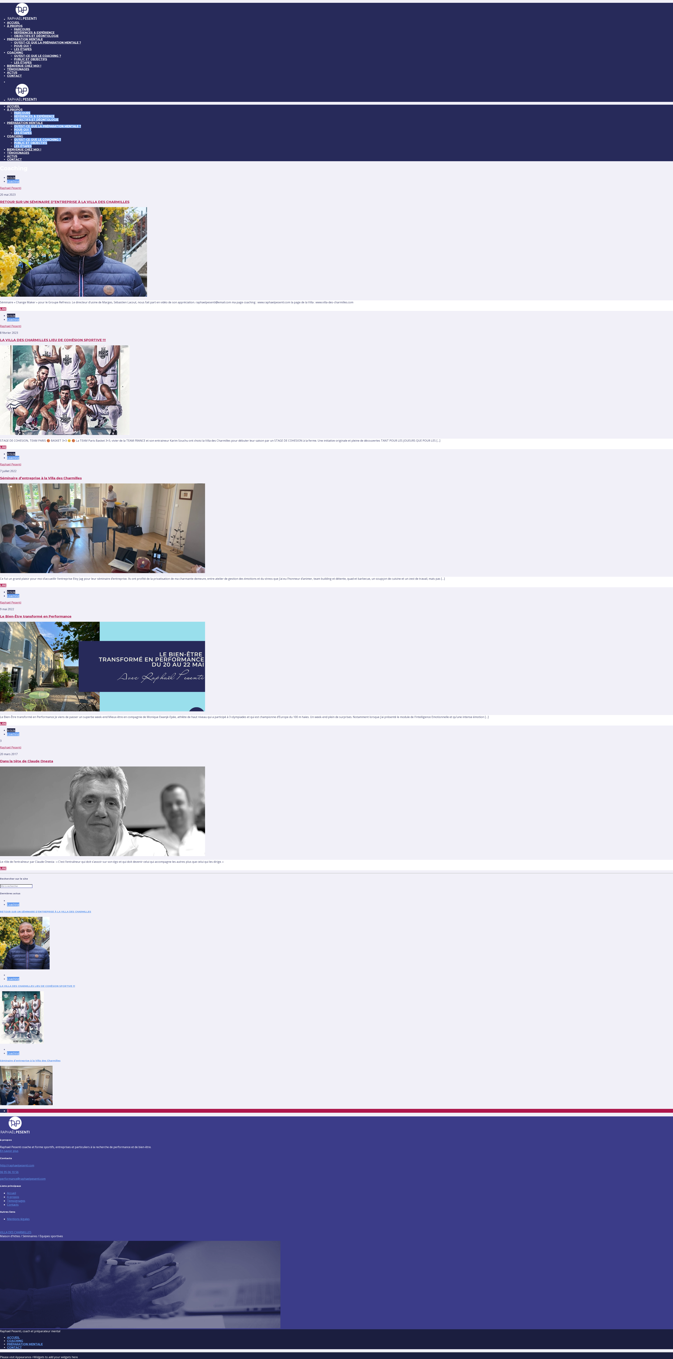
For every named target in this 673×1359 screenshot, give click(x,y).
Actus (12, 72)
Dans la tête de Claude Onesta (26, 761)
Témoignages (18, 69)
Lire (3, 309)
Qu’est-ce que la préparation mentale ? (47, 42)
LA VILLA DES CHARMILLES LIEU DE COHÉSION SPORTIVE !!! (53, 340)
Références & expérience (34, 32)
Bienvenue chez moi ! (24, 66)
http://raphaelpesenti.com (17, 1165)
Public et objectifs (30, 59)
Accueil (11, 1193)
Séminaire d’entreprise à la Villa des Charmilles (41, 478)
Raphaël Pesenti (10, 188)
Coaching (15, 52)
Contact (14, 76)
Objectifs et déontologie (36, 36)
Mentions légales (18, 1219)
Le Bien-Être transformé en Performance (36, 616)
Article (11, 177)
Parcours (22, 29)
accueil (13, 22)
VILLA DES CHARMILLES (15, 1232)
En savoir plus (9, 1151)
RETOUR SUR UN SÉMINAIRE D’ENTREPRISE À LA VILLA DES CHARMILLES (64, 202)
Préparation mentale (25, 39)
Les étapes (23, 49)
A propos (13, 1197)
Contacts (13, 1205)
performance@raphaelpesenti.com (23, 1179)
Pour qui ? (22, 46)
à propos (15, 26)
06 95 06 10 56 (9, 1172)
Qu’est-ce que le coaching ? (37, 56)
